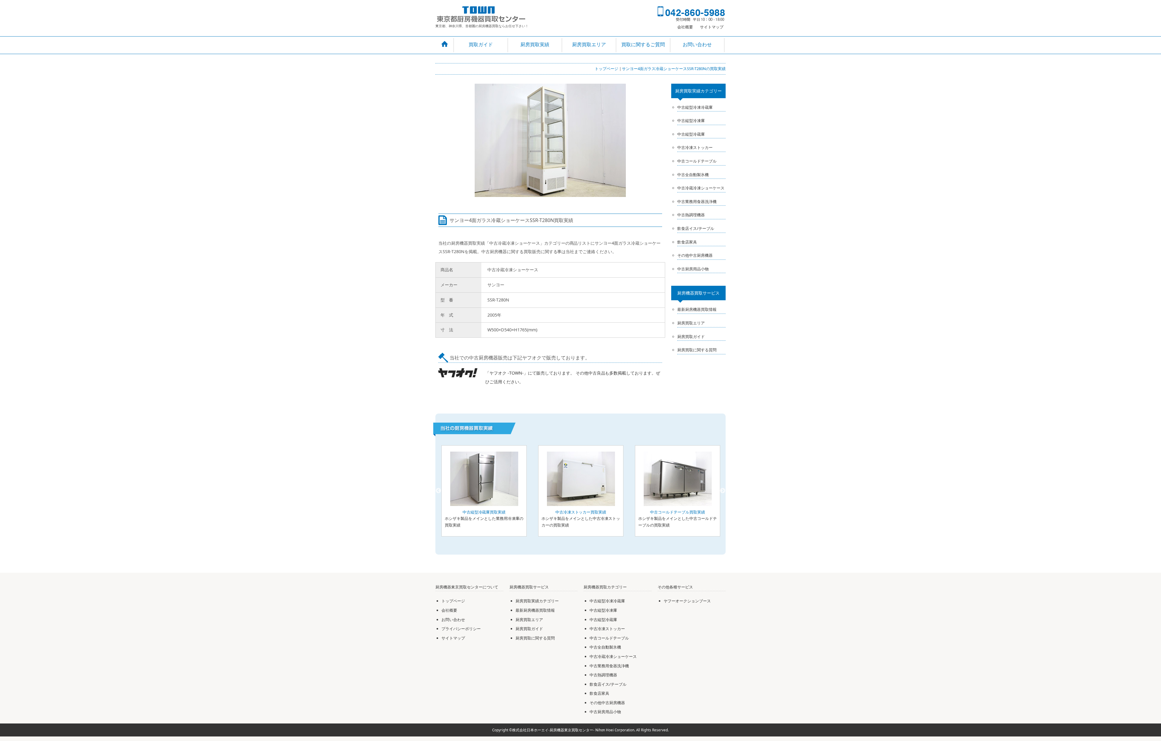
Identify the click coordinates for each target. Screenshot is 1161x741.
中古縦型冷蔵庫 (691, 134)
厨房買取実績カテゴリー (698, 91)
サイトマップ (712, 27)
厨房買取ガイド (691, 336)
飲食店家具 (687, 242)
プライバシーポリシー (461, 628)
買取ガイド (481, 44)
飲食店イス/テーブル (695, 228)
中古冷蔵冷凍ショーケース (700, 188)
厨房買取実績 (534, 44)
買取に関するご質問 (643, 44)
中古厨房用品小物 (693, 269)
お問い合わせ (697, 44)
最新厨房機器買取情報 (697, 309)
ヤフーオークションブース (687, 601)
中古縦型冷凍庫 (691, 120)
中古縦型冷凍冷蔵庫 (695, 107)
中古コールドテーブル (697, 161)
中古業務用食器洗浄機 (697, 201)
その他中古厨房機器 (695, 255)
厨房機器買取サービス (698, 293)
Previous (438, 491)
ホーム (444, 44)
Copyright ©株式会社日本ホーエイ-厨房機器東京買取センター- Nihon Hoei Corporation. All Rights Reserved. (580, 730)
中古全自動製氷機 (693, 174)
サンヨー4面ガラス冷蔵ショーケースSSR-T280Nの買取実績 (674, 68)
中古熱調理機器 (691, 214)
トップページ (606, 68)
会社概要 (685, 27)
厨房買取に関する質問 (697, 350)
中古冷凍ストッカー (695, 147)
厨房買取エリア (589, 44)
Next (723, 491)
